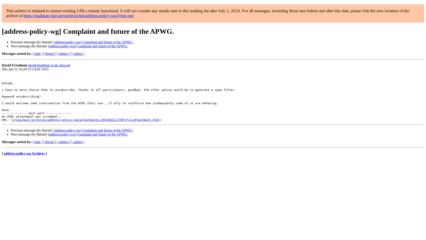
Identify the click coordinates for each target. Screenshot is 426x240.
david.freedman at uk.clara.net (49, 65)
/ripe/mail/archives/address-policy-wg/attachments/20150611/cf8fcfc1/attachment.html (86, 120)
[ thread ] (49, 54)
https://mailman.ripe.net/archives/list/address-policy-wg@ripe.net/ (78, 15)
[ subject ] (64, 54)
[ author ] (77, 54)
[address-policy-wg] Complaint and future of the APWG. (93, 42)
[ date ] (37, 54)
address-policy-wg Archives (24, 153)
